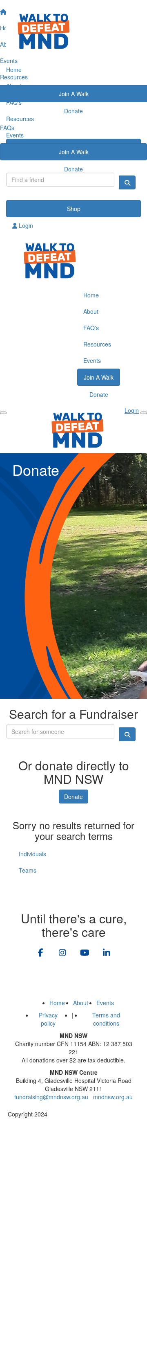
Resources (20, 119)
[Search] (127, 182)
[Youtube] (84, 953)
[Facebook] (40, 953)
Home (14, 69)
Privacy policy (48, 1019)
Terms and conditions (106, 1019)
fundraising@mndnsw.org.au (51, 1097)
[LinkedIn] (106, 953)
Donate (73, 169)
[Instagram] (62, 953)
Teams (27, 870)
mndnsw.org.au (113, 1097)
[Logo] (73, 31)
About (13, 86)
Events (15, 135)
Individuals (32, 854)
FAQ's (14, 102)
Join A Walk (74, 152)
